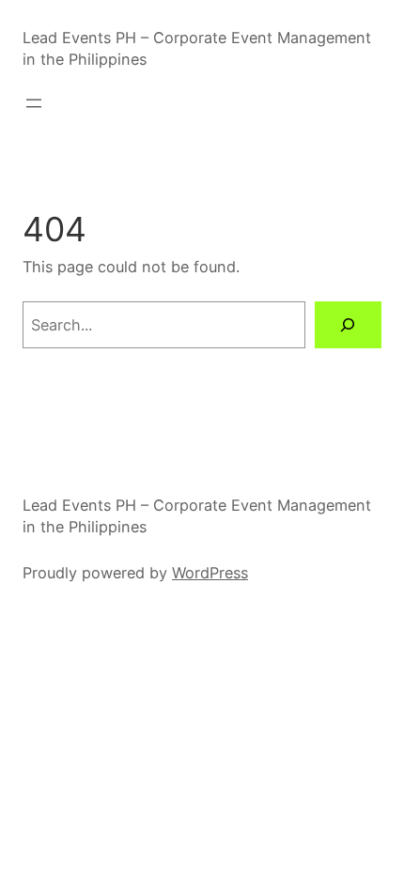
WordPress (210, 572)
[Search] (348, 324)
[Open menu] (34, 103)
